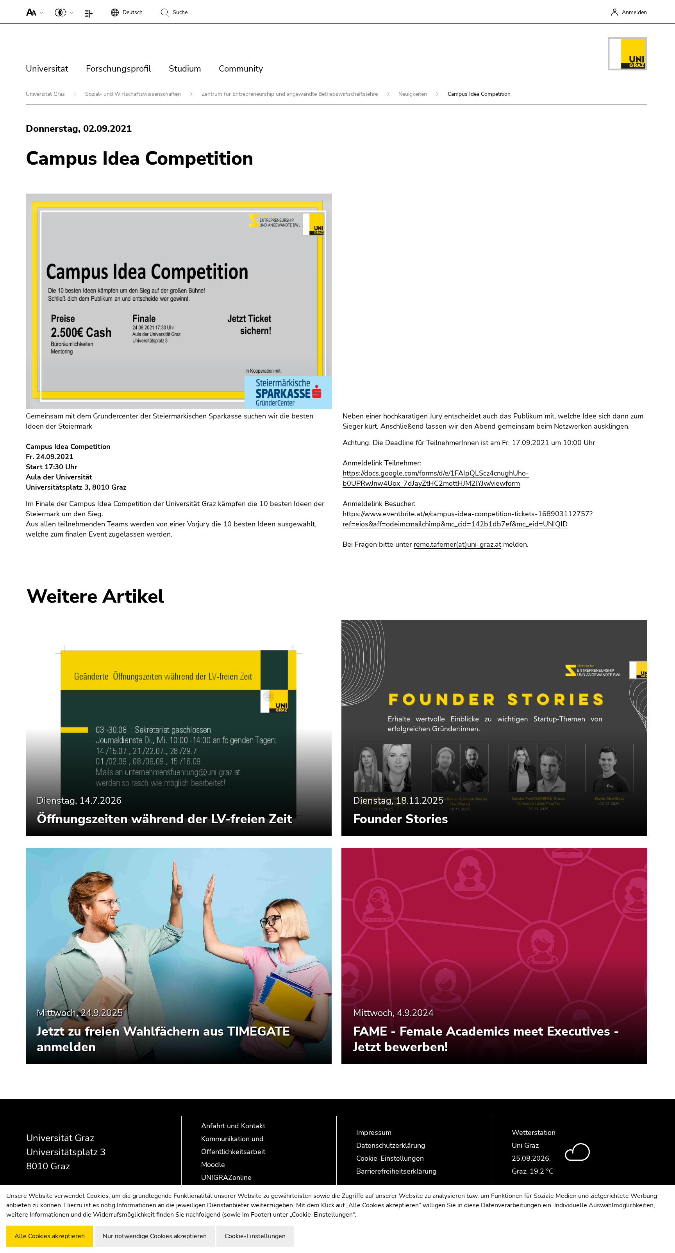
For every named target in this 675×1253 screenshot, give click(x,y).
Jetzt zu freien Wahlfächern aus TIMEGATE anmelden (163, 1039)
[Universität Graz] (627, 55)
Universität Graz (46, 94)
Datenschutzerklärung (390, 1145)
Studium (185, 69)
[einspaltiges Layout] (90, 11)
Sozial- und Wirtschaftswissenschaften (133, 94)
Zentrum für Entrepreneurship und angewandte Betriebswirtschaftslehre (290, 94)
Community (241, 69)
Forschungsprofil (118, 69)
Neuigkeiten (413, 94)
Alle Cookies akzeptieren (49, 1236)
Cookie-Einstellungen (390, 1158)
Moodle (213, 1164)
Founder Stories (400, 819)
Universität (47, 69)
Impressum (373, 1132)
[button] (33, 11)
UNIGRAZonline (226, 1177)
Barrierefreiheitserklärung (396, 1171)
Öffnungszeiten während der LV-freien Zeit (164, 819)
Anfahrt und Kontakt (233, 1126)
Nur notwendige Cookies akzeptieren (155, 1236)
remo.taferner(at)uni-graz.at (457, 544)
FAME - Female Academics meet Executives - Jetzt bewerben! (486, 1039)
